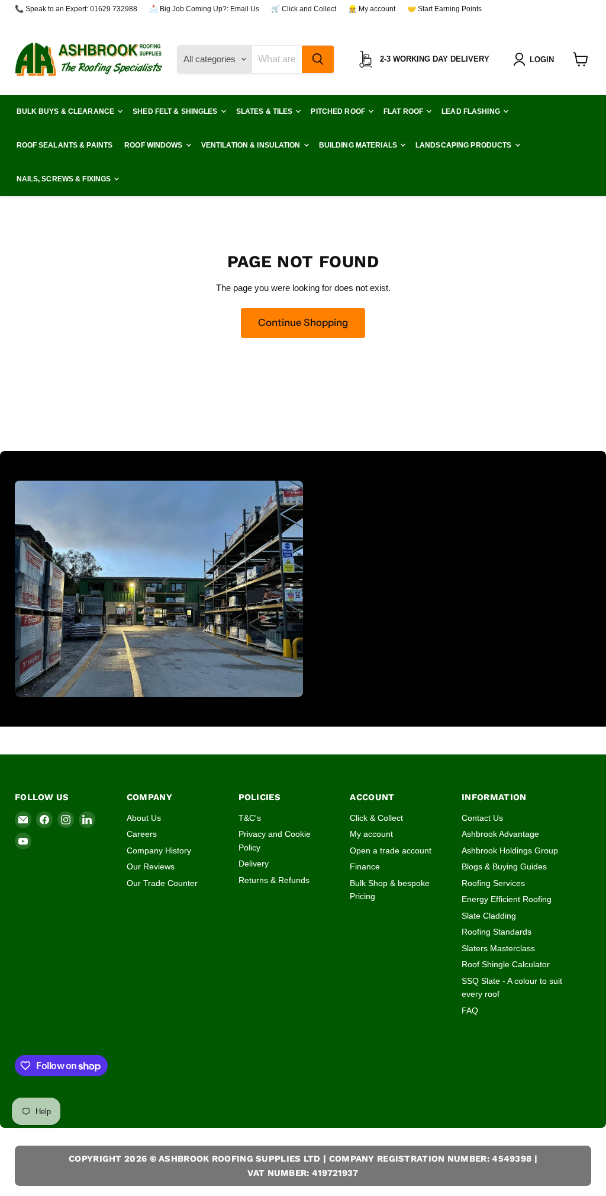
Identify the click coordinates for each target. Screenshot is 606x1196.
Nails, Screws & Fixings (65, 179)
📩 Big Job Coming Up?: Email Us (204, 9)
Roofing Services (493, 883)
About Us (144, 818)
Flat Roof (404, 111)
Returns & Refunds (274, 880)
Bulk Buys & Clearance (67, 111)
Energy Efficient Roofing (507, 899)
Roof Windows (154, 145)
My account (371, 834)
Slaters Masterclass (498, 948)
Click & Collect (376, 818)
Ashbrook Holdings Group (510, 850)
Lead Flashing (471, 111)
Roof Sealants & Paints (65, 145)
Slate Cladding (489, 915)
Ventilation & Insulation (251, 145)
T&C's (249, 818)
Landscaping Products (464, 145)
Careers (142, 834)
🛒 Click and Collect (303, 9)
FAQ (470, 1010)
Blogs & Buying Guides (504, 866)
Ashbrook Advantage (500, 834)
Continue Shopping (303, 322)
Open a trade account (390, 850)
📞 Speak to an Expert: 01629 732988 (76, 9)
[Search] (318, 59)
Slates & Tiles (265, 111)
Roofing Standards (496, 931)
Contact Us (482, 818)
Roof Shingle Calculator (506, 964)
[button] (536, 59)
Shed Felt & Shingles (176, 111)
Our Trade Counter (162, 883)
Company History (159, 850)
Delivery (253, 863)
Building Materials (359, 145)
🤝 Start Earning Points (444, 9)
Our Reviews (151, 866)
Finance (365, 866)
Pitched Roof (339, 111)
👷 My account (371, 9)
